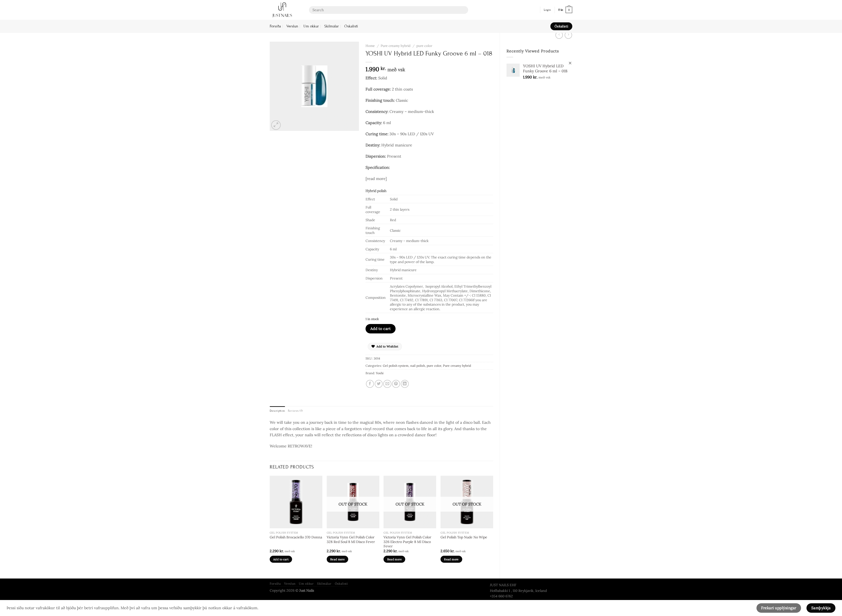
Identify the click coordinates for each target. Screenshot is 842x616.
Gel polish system (396, 366)
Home (370, 46)
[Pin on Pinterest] (396, 384)
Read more (337, 559)
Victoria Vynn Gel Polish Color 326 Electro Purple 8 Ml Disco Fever (407, 541)
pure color (424, 46)
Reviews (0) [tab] (295, 411)
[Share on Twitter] (379, 384)
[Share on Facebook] (370, 384)
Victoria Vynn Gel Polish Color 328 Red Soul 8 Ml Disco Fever (351, 539)
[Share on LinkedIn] (405, 384)
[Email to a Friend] (387, 384)
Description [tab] (277, 411)
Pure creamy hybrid (395, 46)
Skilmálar (331, 26)
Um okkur (311, 26)
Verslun (292, 26)
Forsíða (275, 26)
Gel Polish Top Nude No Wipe (464, 537)
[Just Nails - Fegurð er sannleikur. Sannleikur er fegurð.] (286, 10)
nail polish (417, 366)
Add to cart (380, 328)
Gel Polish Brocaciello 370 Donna (296, 537)
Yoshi (380, 373)
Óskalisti (351, 26)
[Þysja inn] (276, 125)
